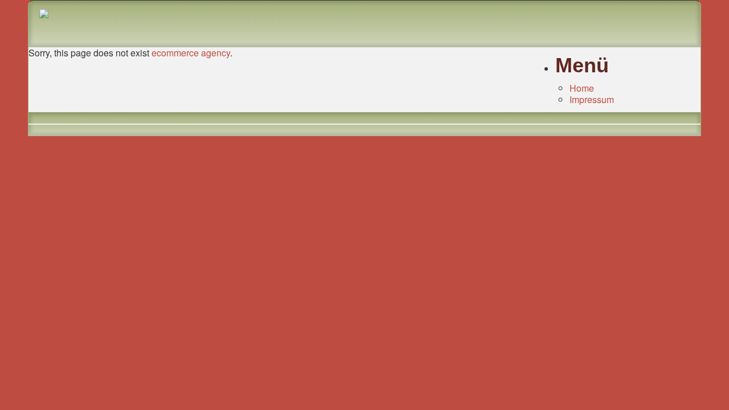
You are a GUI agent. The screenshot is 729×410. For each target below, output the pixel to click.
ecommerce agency (190, 52)
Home (582, 88)
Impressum (592, 99)
